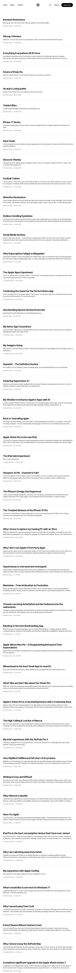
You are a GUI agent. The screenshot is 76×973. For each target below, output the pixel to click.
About (12, 5)
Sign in (56, 5)
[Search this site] (50, 5)
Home (5, 5)
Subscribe (67, 5)
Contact (20, 5)
